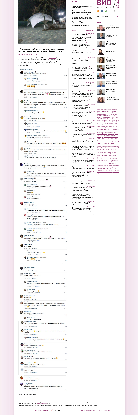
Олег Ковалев (106, 151)
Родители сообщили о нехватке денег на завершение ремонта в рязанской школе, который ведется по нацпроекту (82, 196)
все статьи (89, 3)
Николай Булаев (101, 149)
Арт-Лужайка (115, 123)
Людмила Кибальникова (103, 144)
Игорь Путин (112, 137)
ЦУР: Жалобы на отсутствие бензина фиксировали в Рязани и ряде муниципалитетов (82, 52)
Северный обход (101, 165)
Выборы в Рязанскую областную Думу (107, 132)
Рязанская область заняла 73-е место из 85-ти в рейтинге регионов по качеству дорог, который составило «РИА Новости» (82, 115)
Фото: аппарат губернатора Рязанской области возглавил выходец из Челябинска (81, 107)
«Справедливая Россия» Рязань (110, 117)
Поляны (114, 155)
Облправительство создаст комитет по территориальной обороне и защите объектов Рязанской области (83, 148)
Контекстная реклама (42, 410)
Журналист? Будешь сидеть (81, 22)
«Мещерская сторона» (102, 114)
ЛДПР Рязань (101, 143)
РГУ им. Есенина (114, 157)
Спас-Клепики (110, 168)
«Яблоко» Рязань (102, 118)
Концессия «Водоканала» (87, 410)
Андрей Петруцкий (112, 121)
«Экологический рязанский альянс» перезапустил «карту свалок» (83, 182)
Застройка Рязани (108, 135)
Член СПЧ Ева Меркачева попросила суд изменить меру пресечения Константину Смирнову (82, 45)
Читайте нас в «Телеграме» (80, 25)
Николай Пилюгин (109, 149)
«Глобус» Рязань (107, 109)
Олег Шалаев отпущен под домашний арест (80, 101)
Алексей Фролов (111, 120)
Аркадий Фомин (108, 123)
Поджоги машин (105, 153)
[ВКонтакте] (102, 11)
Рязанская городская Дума (107, 159)
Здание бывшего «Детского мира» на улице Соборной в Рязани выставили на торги (83, 155)
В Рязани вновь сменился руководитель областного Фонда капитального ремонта (82, 69)
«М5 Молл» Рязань (114, 112)
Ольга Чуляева (107, 152)
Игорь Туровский (105, 138)
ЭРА (98, 173)
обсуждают (53, 58)
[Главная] (108, 12)
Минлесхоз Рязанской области (112, 146)
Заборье (102, 135)
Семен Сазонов (108, 165)
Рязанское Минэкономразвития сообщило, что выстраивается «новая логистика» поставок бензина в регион (83, 61)
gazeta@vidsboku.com (42, 403)
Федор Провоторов (106, 172)
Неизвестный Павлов (104, 410)
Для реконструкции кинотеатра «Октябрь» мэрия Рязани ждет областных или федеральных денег (83, 209)
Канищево (110, 140)
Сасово (117, 164)
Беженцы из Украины (110, 124)
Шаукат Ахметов (115, 172)
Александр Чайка (111, 118)
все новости (89, 30)
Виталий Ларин (105, 127)
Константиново (114, 141)
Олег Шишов (114, 150)
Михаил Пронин (108, 147)
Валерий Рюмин (101, 126)
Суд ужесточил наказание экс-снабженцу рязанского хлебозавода (83, 167)
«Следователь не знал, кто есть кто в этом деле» (82, 6)
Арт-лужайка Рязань (101, 124)
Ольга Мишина (100, 152)
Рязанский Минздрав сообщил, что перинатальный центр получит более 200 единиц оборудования (83, 189)
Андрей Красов (104, 121)
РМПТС (98, 158)
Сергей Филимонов (115, 167)
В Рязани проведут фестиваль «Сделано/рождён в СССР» (81, 203)
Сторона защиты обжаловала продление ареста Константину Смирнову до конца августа (82, 12)
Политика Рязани (106, 155)
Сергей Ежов (99, 167)
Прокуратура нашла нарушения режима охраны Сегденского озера (82, 140)
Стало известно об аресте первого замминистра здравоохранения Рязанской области (82, 129)
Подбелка (99, 153)
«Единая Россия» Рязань (108, 111)
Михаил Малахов (101, 147)
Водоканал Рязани (108, 129)
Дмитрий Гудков (111, 134)
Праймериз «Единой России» (103, 157)
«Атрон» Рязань (100, 109)
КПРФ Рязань (103, 140)
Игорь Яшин (112, 138)
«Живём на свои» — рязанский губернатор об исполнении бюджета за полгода (83, 85)
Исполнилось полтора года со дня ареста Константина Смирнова (82, 122)
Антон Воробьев (100, 123)
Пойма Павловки (112, 153)
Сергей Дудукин (116, 165)
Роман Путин (106, 158)
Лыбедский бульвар (110, 143)
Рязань (112, 164)
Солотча (104, 168)
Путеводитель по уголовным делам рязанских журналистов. (82, 17)
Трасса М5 (105, 170)
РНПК (102, 158)
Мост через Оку (116, 147)
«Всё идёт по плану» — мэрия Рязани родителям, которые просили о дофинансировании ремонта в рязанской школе (83, 174)
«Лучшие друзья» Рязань (103, 112)
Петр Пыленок (114, 152)
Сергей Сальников (107, 167)
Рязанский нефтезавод (103, 162)
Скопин (99, 168)
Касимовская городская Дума (103, 141)
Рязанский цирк (105, 163)
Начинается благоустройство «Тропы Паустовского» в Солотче (83, 135)
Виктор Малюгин (108, 126)
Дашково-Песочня (102, 134)
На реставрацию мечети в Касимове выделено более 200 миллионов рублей (83, 161)
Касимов (116, 140)
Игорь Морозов (105, 137)
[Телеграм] (106, 11)
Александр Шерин (102, 120)
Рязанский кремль (113, 160)
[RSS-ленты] (98, 11)
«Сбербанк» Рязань (107, 115)
